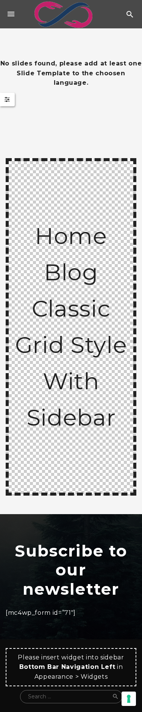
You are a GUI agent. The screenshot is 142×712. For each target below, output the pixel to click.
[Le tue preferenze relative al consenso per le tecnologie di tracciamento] (129, 699)
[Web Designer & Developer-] (63, 14)
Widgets (94, 676)
